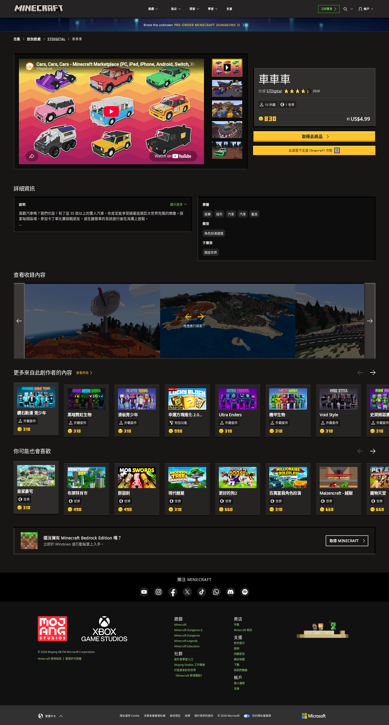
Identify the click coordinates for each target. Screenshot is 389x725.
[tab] (227, 67)
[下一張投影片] (372, 372)
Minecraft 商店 (243, 630)
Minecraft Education (186, 646)
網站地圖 (239, 659)
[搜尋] (349, 9)
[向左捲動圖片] (19, 321)
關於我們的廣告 (203, 715)
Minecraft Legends (186, 641)
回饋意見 (239, 654)
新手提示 (239, 643)
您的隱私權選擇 (261, 715)
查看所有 (82, 372)
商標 (187, 715)
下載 (236, 665)
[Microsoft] (314, 715)
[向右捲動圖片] (369, 321)
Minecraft (180, 625)
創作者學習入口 (183, 659)
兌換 (236, 689)
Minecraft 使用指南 (49, 658)
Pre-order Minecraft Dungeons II (207, 25)
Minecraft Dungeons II (188, 630)
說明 (236, 648)
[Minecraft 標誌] (38, 9)
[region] (194, 321)
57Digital (56, 39)
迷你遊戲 (34, 39)
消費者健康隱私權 (154, 715)
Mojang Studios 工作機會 (189, 665)
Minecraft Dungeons (187, 635)
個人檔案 (239, 683)
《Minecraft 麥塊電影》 (188, 675)
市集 (17, 39)
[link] (144, 591)
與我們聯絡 (240, 670)
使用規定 (175, 715)
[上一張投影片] (360, 372)
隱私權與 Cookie (130, 715)
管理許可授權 (73, 658)
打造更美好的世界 (185, 670)
